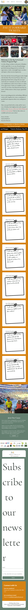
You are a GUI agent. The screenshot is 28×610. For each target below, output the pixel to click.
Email (4, 567)
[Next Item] (24, 52)
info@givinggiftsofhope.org (16, 597)
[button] (19, 2)
